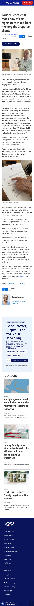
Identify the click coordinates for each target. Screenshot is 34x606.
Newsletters (7, 594)
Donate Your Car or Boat (10, 551)
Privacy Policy (7, 575)
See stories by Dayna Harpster (19, 302)
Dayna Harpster (13, 34)
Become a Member (9, 539)
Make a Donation (8, 535)
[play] (3, 604)
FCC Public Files (8, 571)
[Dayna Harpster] (6, 299)
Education (6, 442)
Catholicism (22, 283)
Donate (28, 3)
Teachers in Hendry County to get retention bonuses (16, 495)
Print (30, 36)
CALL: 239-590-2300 (9, 579)
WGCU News (10, 283)
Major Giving (7, 543)
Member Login (8, 590)
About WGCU (7, 559)
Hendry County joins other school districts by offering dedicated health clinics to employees (16, 451)
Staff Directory (8, 563)
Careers (6, 567)
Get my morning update (19, 360)
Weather (6, 396)
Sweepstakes (7, 555)
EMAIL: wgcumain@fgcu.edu (12, 583)
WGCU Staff (6, 413)
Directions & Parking (9, 587)
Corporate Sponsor (9, 547)
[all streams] (31, 603)
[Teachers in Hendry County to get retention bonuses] (16, 478)
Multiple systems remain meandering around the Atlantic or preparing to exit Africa (16, 404)
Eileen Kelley (7, 462)
